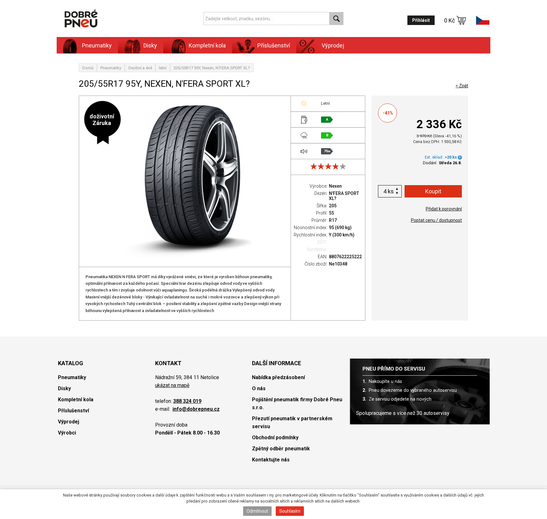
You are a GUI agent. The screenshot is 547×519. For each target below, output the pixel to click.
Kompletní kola (75, 400)
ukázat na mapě (172, 385)
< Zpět (462, 85)
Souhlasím (289, 511)
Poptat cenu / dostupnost (436, 220)
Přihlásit (421, 20)
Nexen (335, 186)
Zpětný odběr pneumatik (281, 449)
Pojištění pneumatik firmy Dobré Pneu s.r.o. (297, 403)
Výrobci (67, 433)
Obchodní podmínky (275, 438)
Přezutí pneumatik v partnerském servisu (292, 422)
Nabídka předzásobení (278, 377)
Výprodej (333, 45)
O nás (259, 388)
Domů (87, 68)
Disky (64, 388)
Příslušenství (273, 45)
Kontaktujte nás (271, 460)
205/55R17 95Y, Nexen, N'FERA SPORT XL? (211, 68)
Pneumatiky (110, 68)
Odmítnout (257, 511)
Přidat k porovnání (444, 208)
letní (163, 68)
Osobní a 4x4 (140, 68)
